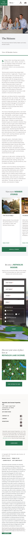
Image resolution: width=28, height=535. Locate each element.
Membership (10, 314)
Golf (18, 314)
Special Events (10, 321)
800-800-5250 (6, 438)
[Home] (4, 3)
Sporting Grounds (11, 317)
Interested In (9, 307)
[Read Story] (11, 206)
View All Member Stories (9, 52)
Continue (6, 533)
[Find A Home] (25, 3)
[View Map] (20, 3)
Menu (11, 3)
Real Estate (10, 310)
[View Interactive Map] (14, 369)
